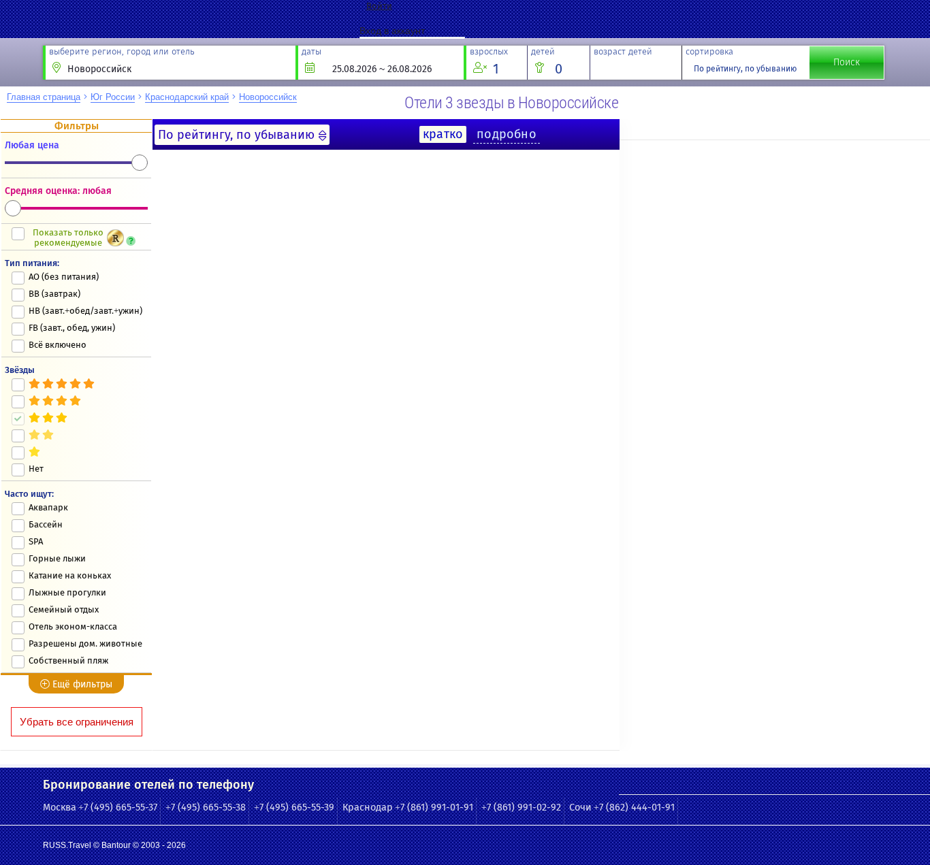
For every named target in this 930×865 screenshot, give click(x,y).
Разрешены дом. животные (85, 643)
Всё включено (57, 345)
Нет (36, 468)
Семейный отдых (64, 609)
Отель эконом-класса (73, 626)
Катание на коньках (70, 575)
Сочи (580, 807)
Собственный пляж (68, 660)
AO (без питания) (64, 277)
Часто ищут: (29, 494)
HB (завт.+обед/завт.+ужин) (85, 311)
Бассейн (46, 524)
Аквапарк (48, 507)
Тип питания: (32, 263)
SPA (36, 541)
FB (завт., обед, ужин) (72, 328)
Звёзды (20, 370)
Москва (59, 807)
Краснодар (367, 807)
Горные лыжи (57, 558)
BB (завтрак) (54, 294)
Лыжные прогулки (67, 592)
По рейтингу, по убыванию (745, 69)
